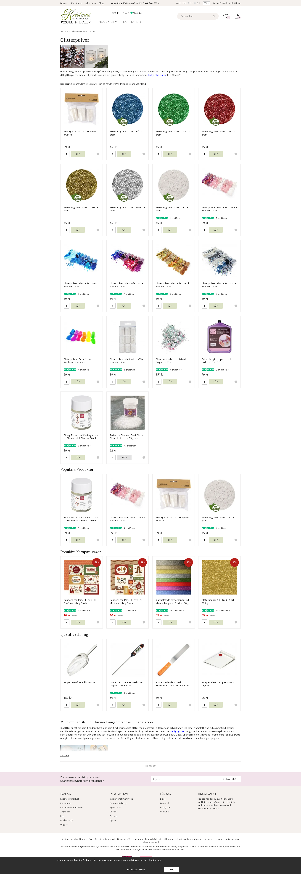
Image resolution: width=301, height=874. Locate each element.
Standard (80, 83)
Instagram (165, 807)
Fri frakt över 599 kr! (149, 3)
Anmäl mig (229, 778)
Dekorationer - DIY (79, 31)
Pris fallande (121, 83)
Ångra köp (65, 811)
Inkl (191, 3)
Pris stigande (105, 83)
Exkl (198, 3)
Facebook (164, 803)
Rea (124, 21)
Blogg (101, 3)
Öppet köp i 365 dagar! (123, 3)
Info (124, 457)
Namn (91, 83)
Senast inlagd (139, 83)
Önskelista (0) (66, 820)
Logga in (64, 3)
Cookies (114, 811)
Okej (171, 869)
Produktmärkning (118, 803)
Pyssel (113, 820)
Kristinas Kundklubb (69, 798)
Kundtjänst (76, 3)
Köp (77, 153)
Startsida (64, 31)
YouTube (164, 811)
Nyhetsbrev (90, 3)
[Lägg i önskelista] (98, 154)
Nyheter (137, 21)
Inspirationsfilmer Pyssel (121, 798)
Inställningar (136, 869)
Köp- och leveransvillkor (71, 807)
